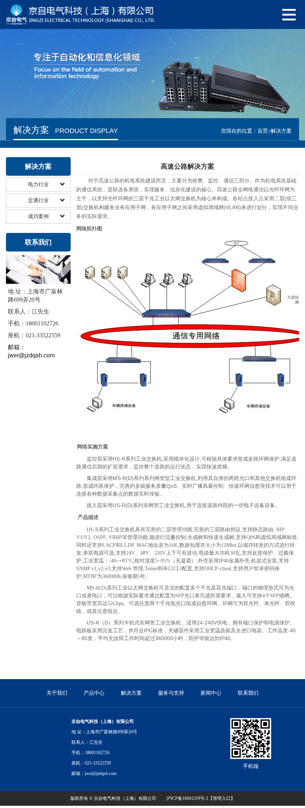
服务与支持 (171, 693)
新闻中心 (210, 693)
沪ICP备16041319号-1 (187, 798)
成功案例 (38, 216)
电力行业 (38, 184)
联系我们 (248, 693)
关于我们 (56, 693)
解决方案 (131, 693)
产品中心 (94, 693)
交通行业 (38, 200)
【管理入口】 (221, 798)
